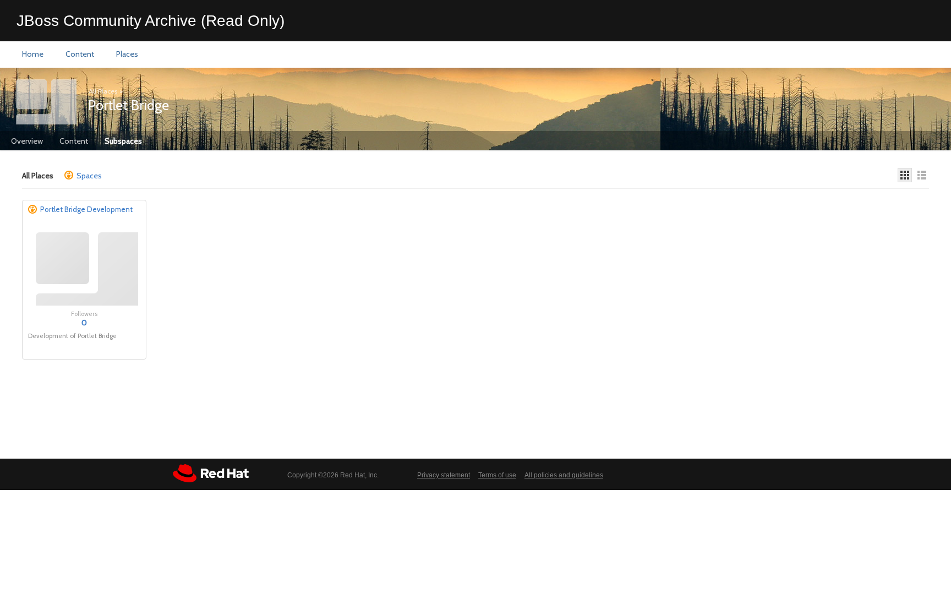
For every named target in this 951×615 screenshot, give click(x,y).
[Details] (922, 175)
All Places (103, 91)
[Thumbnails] (905, 175)
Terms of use (497, 475)
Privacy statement (443, 475)
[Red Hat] (211, 473)
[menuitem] (32, 54)
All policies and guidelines (563, 475)
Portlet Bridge (128, 105)
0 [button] (84, 323)
